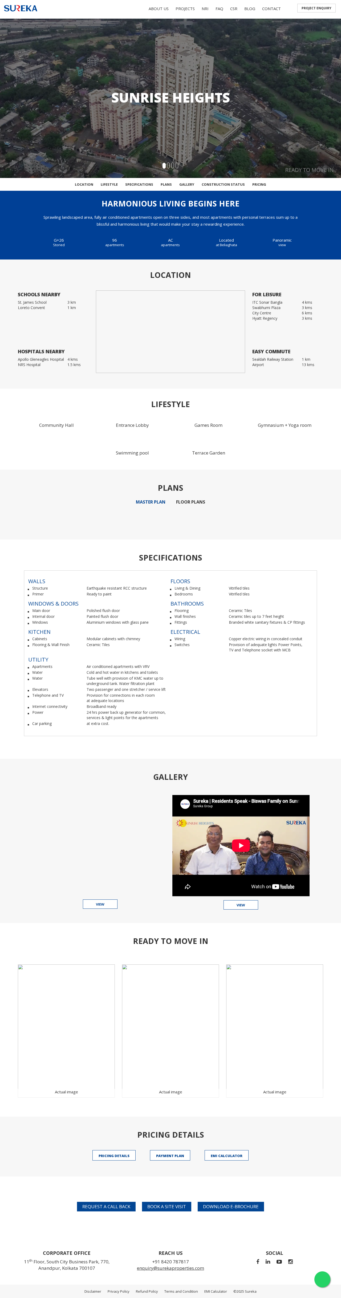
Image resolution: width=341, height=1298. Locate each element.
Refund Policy (147, 1291)
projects (185, 8)
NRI (205, 8)
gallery (186, 184)
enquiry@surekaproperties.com (170, 1268)
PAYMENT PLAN (170, 1155)
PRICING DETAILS (114, 1155)
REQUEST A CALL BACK (106, 1206)
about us (159, 8)
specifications (139, 184)
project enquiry (316, 8)
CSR (233, 8)
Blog (249, 8)
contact (271, 8)
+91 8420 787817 (170, 1262)
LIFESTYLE (109, 184)
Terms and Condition (181, 1291)
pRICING (259, 184)
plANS (166, 184)
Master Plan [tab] (150, 502)
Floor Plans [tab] (190, 502)
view (100, 904)
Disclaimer (92, 1291)
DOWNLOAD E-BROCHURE (231, 1206)
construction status (223, 184)
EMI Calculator (215, 1291)
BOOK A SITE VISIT (166, 1206)
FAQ (219, 8)
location (84, 184)
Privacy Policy (118, 1291)
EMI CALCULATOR (226, 1155)
